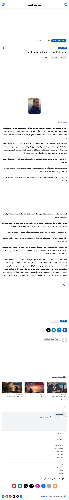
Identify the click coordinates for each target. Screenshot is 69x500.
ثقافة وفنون (62, 48)
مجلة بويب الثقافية (57, 57)
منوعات (61, 473)
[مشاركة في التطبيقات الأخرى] (43, 330)
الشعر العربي (60, 451)
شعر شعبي (60, 467)
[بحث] (3, 4)
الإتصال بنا (60, 442)
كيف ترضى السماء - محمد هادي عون (58, 398)
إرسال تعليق (60, 414)
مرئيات (62, 470)
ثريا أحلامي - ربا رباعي (43, 40)
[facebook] (43, 486)
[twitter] (26, 486)
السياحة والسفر (59, 448)
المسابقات (60, 454)
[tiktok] (31, 486)
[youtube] (14, 486)
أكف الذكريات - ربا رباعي (14, 396)
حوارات (62, 464)
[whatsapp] (20, 486)
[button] (59, 330)
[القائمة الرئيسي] (66, 4)
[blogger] (55, 486)
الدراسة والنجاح (59, 445)
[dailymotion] (49, 486)
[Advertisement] (34, 24)
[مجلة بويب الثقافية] (34, 4)
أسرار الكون (60, 439)
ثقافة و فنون (60, 457)
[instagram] (37, 486)
